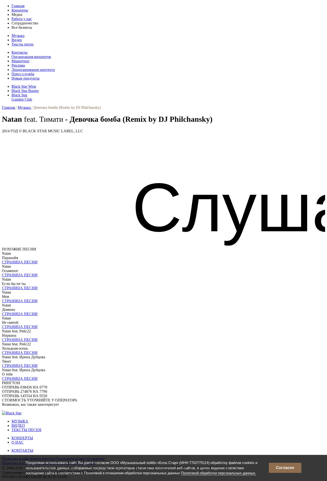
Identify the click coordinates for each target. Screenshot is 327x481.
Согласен (285, 468)
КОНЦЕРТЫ (22, 438)
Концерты (19, 10)
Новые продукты (25, 78)
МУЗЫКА (19, 421)
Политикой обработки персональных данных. (218, 473)
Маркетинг (20, 61)
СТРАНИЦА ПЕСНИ (20, 262)
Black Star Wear (23, 86)
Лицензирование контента (33, 70)
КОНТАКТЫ (22, 450)
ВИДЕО (18, 425)
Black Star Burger (25, 91)
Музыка (17, 36)
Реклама (18, 65)
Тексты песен (22, 44)
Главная (17, 6)
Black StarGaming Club (21, 97)
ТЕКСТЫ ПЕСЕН (26, 430)
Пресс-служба (22, 74)
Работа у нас (21, 19)
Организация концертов (31, 57)
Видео (16, 40)
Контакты (19, 52)
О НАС (17, 442)
